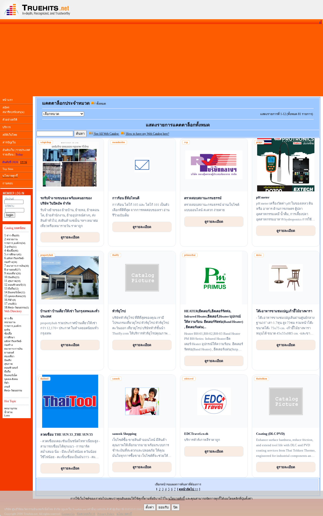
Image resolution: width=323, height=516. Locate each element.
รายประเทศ (23, 149)
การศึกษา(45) (14, 254)
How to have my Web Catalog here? (147, 134)
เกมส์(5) (12, 303)
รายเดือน (8, 154)
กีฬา (6, 383)
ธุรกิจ (7, 329)
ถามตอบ (8, 183)
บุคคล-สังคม (11, 379)
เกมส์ (7, 386)
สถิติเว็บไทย (10, 134)
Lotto (7, 415)
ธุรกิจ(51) (11, 246)
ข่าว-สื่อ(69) (13, 235)
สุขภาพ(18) (14, 281)
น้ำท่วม (8, 412)
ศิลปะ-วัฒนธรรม (13, 390)
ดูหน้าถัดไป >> (188, 489)
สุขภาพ (8, 364)
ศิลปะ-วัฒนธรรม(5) (18, 307)
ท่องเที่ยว (9, 356)
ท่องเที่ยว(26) (14, 273)
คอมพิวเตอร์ (11, 367)
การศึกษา (9, 337)
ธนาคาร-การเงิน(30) (18, 265)
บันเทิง (7, 360)
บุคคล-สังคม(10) (17, 296)
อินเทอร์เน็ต (10, 375)
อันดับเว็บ (8, 149)
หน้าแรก (8, 99)
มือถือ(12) (13, 288)
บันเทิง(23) (13, 277)
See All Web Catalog (106, 134)
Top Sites (8, 168)
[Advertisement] (161, 60)
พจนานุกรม (10, 408)
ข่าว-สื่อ (8, 318)
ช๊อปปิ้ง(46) (12, 250)
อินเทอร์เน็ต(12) (16, 292)
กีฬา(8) (12, 300)
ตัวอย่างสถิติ (10, 119)
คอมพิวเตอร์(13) (17, 284)
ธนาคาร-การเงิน (13, 348)
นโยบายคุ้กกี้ (176, 498)
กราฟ (23, 162)
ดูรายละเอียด (70, 237)
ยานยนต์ (9, 352)
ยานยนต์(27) (13, 269)
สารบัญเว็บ (9, 142)
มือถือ (7, 371)
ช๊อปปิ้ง (8, 333)
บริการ (7, 127)
